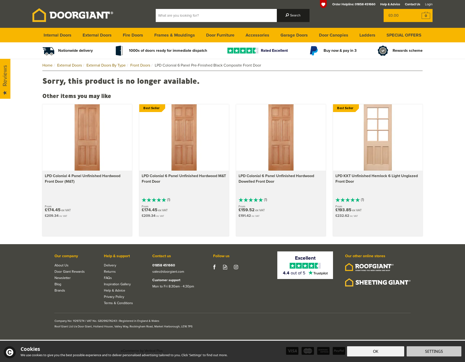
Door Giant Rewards (69, 271)
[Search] (293, 15)
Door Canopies (333, 35)
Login (429, 4)
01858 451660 (163, 265)
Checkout (423, 15)
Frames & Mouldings (174, 35)
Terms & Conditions (118, 303)
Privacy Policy (114, 296)
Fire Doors (133, 35)
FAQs (108, 278)
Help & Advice (114, 290)
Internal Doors (57, 35)
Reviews (4, 76)
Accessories (257, 35)
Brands (59, 290)
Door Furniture (220, 35)
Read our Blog (225, 267)
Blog (57, 284)
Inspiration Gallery (117, 284)
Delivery (110, 265)
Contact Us (412, 4)
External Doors (97, 35)
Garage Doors (294, 35)
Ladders (367, 35)
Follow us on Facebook (214, 267)
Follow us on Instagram (236, 267)
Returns (110, 271)
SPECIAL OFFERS (404, 35)
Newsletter (62, 278)
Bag (398, 15)
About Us (61, 265)
